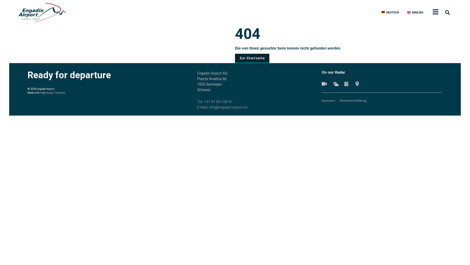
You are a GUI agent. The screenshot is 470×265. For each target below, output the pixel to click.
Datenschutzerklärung (353, 100)
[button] (447, 12)
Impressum (328, 100)
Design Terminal (55, 92)
